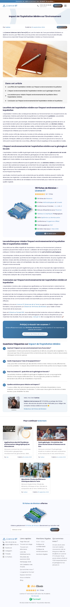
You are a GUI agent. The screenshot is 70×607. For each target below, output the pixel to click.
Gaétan (7, 27)
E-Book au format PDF (16, 312)
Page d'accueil (24, 541)
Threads (8, 554)
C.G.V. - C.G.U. (40, 541)
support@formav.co (12, 544)
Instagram (8, 551)
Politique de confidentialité (40, 545)
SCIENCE (45, 465)
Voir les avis (35, 596)
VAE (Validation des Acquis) (26, 566)
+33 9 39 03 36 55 (10, 542)
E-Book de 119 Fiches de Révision (35, 306)
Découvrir (58, 6)
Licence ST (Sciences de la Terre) (27, 304)
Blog (21, 580)
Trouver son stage (26, 544)
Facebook (8, 548)
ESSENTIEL (28, 428)
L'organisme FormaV (27, 572)
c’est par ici (36, 317)
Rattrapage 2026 (25, 562)
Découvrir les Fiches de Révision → (35, 334)
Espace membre (25, 575)
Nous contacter (25, 577)
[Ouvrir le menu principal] (65, 5)
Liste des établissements (25, 553)
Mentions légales (41, 554)
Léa (7, 457)
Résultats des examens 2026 (25, 558)
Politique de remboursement (42, 550)
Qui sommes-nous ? (27, 569)
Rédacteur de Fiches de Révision (35, 409)
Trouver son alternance (24, 548)
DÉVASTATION (62, 27)
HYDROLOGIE (61, 428)
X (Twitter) (8, 557)
